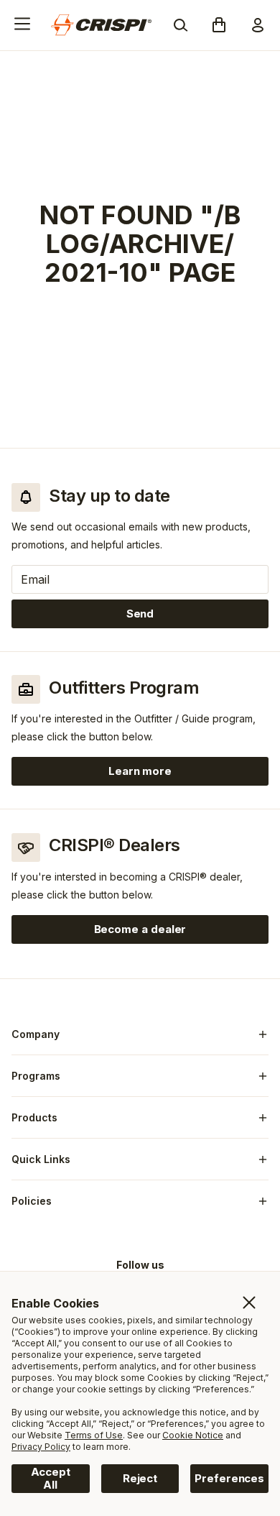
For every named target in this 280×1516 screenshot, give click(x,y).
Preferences (229, 1478)
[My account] (258, 25)
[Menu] (22, 24)
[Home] (101, 25)
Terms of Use (94, 1435)
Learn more (188, 774)
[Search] (180, 25)
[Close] (249, 1302)
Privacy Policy (40, 1446)
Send (140, 613)
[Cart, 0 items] (219, 25)
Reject (140, 1478)
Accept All (51, 1478)
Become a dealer (140, 929)
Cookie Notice (192, 1435)
